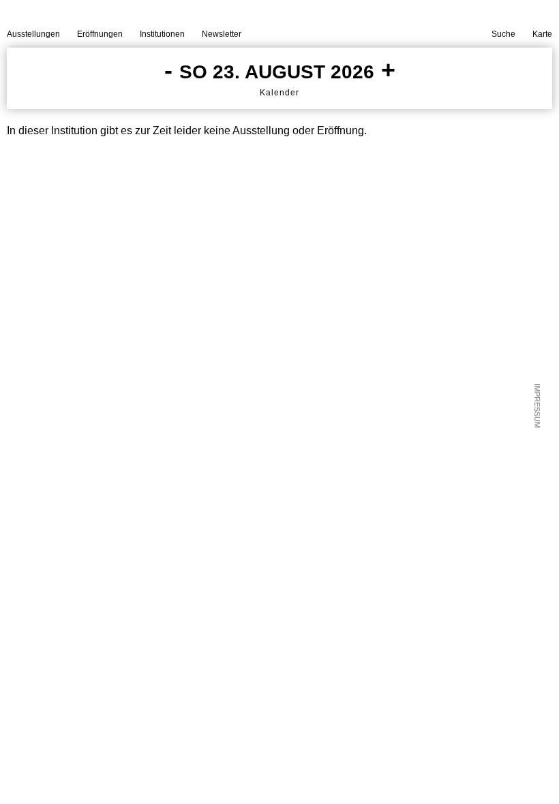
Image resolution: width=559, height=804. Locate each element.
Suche (503, 34)
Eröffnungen (100, 34)
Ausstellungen (33, 34)
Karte (542, 34)
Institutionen (162, 34)
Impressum (537, 406)
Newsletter (221, 34)
